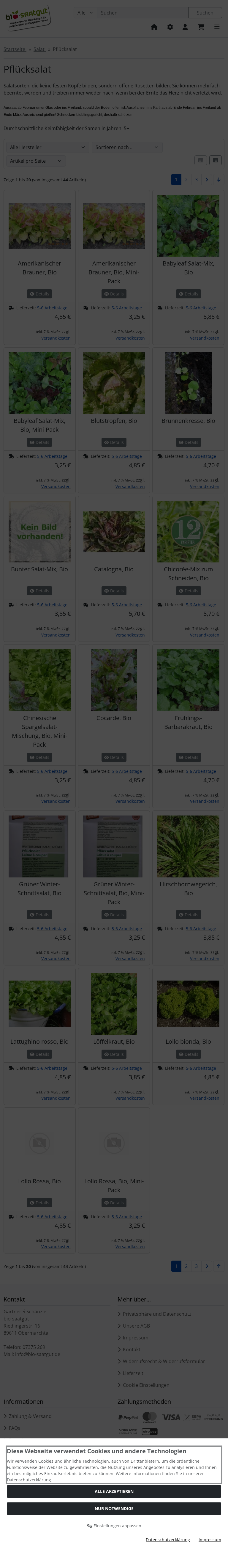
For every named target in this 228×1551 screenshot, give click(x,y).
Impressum (210, 1539)
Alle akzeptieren (114, 1491)
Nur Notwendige (114, 1508)
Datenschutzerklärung (168, 1539)
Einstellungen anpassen (116, 1525)
